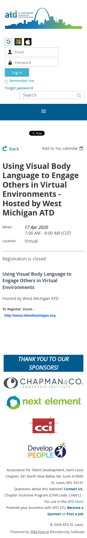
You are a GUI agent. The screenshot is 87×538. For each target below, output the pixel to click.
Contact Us (73, 489)
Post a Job (74, 514)
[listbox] (63, 148)
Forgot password (19, 87)
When (7, 227)
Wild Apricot (39, 532)
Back (14, 149)
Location (9, 241)
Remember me (21, 80)
